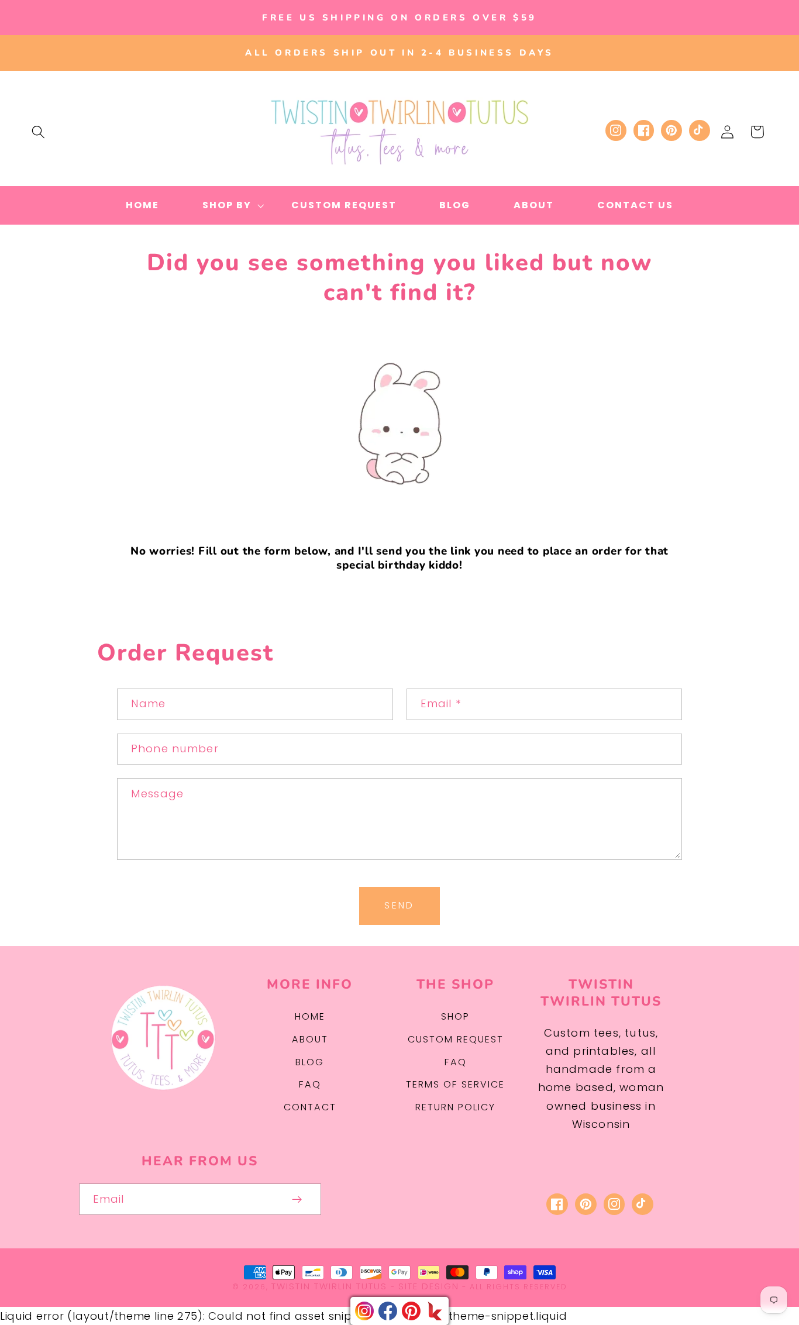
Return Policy (455, 1107)
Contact (310, 1107)
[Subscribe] (297, 1199)
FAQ (310, 1084)
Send (399, 905)
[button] (38, 132)
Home (310, 1016)
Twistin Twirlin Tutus (329, 1286)
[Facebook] (387, 1311)
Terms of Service (455, 1084)
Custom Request (456, 1039)
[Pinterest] (411, 1311)
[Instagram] (364, 1311)
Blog (309, 1062)
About (310, 1039)
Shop (455, 1016)
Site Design (428, 1286)
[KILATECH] (434, 1311)
